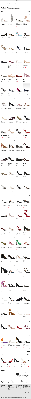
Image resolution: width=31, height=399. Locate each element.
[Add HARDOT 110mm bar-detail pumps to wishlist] (22, 126)
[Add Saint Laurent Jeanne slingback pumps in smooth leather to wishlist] (29, 42)
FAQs (12, 381)
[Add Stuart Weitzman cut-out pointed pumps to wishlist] (22, 181)
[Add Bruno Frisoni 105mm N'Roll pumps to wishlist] (7, 335)
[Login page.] (27, 2)
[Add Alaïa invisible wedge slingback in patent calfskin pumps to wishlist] (7, 98)
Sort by (28, 11)
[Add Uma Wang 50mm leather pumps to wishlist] (14, 70)
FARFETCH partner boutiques (11, 387)
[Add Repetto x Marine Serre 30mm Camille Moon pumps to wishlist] (22, 70)
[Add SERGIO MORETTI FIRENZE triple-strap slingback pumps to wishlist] (7, 307)
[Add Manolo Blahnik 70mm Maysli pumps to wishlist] (14, 14)
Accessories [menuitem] (12, 3)
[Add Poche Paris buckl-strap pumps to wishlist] (22, 293)
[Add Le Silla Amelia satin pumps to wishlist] (22, 167)
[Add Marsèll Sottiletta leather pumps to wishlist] (7, 251)
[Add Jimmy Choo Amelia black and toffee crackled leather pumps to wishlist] (29, 279)
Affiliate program (17, 386)
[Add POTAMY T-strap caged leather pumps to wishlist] (29, 321)
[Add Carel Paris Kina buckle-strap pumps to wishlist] (29, 84)
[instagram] (24, 392)
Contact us (2, 386)
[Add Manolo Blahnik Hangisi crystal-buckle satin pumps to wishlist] (7, 237)
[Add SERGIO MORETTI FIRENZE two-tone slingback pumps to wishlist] (14, 195)
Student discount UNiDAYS (18, 388)
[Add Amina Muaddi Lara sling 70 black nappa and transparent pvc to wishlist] (7, 195)
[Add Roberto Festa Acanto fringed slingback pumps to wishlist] (7, 209)
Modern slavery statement (11, 390)
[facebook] (27, 392)
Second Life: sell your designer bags (26, 387)
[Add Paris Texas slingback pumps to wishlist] (29, 140)
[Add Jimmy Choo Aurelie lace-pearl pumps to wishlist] (14, 209)
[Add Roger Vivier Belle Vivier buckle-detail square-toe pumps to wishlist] (14, 84)
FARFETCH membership (18, 387)
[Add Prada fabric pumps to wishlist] (7, 56)
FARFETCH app (10, 389)
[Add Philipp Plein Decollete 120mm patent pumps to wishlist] (22, 237)
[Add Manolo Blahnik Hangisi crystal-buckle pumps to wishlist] (22, 112)
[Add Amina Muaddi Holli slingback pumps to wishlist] (7, 14)
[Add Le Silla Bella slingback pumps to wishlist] (22, 223)
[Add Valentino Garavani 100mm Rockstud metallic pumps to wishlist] (7, 42)
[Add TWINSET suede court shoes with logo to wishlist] (7, 28)
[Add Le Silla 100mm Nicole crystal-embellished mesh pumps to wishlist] (14, 279)
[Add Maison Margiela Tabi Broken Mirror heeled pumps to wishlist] (22, 140)
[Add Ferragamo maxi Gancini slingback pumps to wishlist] (14, 42)
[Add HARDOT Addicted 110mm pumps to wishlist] (14, 321)
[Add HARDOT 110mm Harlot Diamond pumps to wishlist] (7, 279)
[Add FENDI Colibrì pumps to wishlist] (14, 293)
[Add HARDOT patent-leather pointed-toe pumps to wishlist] (7, 84)
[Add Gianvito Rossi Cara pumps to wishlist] (29, 126)
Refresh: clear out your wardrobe (26, 386)
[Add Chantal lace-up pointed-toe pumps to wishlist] (7, 223)
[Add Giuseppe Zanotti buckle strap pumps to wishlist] (7, 293)
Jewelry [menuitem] (15, 3)
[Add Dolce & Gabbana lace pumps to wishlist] (29, 167)
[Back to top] (29, 348)
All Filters (2, 11)
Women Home (2, 5)
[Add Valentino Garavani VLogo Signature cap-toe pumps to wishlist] (29, 307)
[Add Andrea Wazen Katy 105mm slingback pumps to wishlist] (22, 56)
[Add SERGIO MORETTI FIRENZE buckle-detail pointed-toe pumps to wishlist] (29, 56)
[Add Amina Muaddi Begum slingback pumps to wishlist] (29, 98)
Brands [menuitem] (3, 3)
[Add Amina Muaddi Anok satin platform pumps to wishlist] (7, 265)
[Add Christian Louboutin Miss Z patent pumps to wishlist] (14, 237)
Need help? (22, 381)
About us (9, 386)
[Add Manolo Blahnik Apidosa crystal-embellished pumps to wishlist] (14, 335)
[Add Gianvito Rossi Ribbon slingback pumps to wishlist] (22, 251)
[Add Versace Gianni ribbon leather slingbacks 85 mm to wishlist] (22, 14)
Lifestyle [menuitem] (17, 3)
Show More (28, 354)
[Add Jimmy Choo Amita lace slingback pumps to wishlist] (22, 98)
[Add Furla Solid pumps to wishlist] (14, 98)
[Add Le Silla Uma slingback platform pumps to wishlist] (29, 70)
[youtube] (28, 392)
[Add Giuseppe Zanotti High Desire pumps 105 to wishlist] (22, 84)
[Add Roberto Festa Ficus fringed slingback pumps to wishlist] (7, 167)
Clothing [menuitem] (6, 3)
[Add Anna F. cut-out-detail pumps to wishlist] (14, 167)
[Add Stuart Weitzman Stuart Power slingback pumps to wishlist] (14, 181)
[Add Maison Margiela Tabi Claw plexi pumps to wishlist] (7, 181)
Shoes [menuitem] (8, 3)
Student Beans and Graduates (19, 389)
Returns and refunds (3, 389)
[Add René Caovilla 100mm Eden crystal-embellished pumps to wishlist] (14, 56)
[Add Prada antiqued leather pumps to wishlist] (14, 251)
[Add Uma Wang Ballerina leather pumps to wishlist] (22, 154)
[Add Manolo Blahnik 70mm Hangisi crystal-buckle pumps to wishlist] (29, 293)
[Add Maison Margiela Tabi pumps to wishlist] (29, 223)
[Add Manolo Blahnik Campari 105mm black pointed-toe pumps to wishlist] (14, 154)
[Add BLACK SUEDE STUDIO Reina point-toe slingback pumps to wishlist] (22, 265)
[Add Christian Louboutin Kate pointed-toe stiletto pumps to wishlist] (7, 140)
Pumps (6, 5)
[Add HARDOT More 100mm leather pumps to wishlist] (22, 28)
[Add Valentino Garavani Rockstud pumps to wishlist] (29, 237)
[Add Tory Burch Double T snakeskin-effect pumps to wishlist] (22, 209)
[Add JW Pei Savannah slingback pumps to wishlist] (29, 28)
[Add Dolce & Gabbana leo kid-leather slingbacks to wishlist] (29, 181)
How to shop (2, 381)
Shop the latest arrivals (16, 0)
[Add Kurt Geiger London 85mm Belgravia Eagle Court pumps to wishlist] (22, 279)
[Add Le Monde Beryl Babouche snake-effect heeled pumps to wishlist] (14, 28)
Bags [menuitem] (10, 3)
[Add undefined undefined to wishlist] (6, 356)
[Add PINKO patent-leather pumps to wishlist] (22, 321)
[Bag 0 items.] (29, 2)
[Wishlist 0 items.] (28, 2)
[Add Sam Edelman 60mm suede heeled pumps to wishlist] (29, 154)
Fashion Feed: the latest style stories (26, 389)
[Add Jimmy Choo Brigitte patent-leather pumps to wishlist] (22, 42)
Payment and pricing (3, 390)
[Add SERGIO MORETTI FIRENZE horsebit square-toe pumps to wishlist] (7, 126)
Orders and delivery (3, 388)
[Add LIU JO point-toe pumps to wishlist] (14, 223)
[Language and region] (25, 2)
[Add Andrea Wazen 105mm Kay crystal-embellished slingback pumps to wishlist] (14, 126)
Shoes (4, 5)
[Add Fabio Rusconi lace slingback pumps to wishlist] (22, 307)
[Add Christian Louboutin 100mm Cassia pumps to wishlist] (29, 14)
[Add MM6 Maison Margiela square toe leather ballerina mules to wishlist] (7, 70)
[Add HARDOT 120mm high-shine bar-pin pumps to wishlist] (29, 209)
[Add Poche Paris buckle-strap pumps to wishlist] (7, 154)
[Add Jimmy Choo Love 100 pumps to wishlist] (7, 321)
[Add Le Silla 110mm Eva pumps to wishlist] (29, 112)
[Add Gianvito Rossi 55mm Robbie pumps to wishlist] (29, 195)
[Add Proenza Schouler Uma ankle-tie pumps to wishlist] (29, 251)
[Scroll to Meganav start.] (20, 3)
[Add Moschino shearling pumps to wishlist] (14, 307)
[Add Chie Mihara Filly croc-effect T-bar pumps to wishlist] (14, 140)
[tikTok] (25, 392)
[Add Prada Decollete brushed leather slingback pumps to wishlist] (22, 195)
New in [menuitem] (1, 3)
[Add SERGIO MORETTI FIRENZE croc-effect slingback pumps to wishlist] (14, 265)
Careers (9, 388)
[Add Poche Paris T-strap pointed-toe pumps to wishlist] (14, 112)
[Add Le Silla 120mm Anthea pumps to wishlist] (22, 335)
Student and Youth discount (19, 390)
